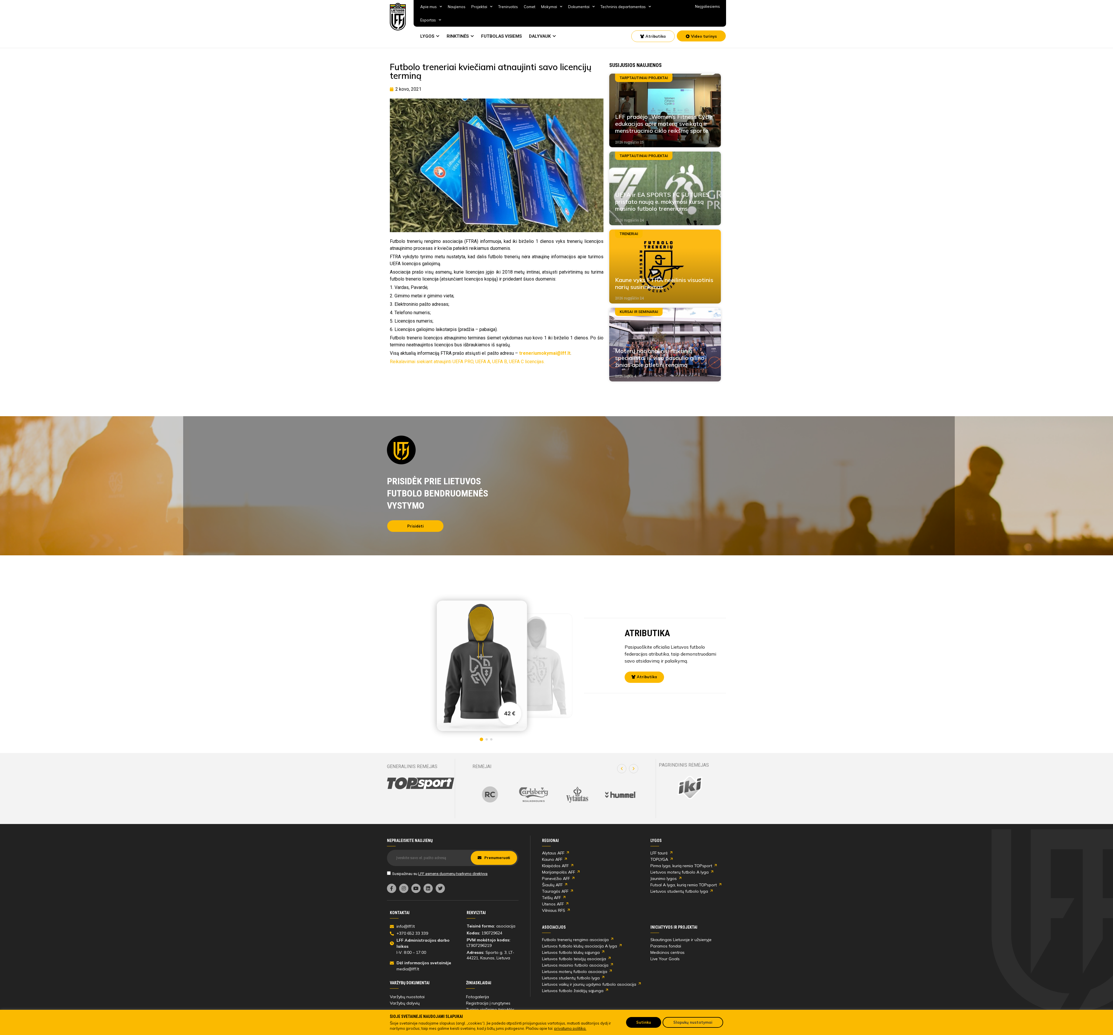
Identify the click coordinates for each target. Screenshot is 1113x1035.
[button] (621, 768)
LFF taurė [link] (659, 853)
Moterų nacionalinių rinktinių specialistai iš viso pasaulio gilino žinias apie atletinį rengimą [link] (659, 357)
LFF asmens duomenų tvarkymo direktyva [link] (453, 874)
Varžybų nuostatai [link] (407, 996)
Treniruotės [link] (508, 6)
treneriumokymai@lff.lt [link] (544, 353)
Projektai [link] (479, 6)
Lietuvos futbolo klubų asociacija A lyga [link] (579, 946)
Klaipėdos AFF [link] (555, 865)
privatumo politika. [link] (570, 1028)
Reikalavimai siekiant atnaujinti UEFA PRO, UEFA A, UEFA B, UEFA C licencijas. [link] (467, 361)
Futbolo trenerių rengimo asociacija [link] (575, 939)
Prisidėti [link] (415, 526)
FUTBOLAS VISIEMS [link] (501, 36)
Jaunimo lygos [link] (663, 878)
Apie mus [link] (428, 6)
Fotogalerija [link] (477, 996)
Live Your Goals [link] (665, 958)
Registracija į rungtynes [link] (488, 1003)
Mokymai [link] (549, 6)
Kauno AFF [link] (552, 859)
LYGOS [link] (427, 36)
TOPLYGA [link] (659, 859)
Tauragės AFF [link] (555, 891)
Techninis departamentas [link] (623, 6)
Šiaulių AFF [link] (552, 884)
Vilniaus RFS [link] (553, 910)
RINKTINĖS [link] (458, 36)
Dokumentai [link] (579, 6)
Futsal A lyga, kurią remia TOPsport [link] (683, 884)
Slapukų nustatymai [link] (692, 1022)
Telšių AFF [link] (551, 897)
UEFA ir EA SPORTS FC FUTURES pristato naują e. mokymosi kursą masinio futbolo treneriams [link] (662, 201)
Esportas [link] (428, 20)
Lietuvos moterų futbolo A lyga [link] (679, 872)
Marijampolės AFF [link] (558, 872)
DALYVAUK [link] (540, 36)
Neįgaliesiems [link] (707, 6)
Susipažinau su (440, 874)
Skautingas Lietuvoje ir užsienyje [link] (681, 939)
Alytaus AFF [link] (553, 853)
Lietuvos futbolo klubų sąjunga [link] (571, 952)
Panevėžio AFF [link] (556, 878)
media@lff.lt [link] (408, 969)
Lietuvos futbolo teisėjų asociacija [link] (574, 958)
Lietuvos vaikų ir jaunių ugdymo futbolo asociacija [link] (589, 984)
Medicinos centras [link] (667, 952)
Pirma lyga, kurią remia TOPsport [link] (681, 865)
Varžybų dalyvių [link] (405, 1003)
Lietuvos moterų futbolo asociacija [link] (574, 971)
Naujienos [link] (456, 6)
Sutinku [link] (643, 1022)
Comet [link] (529, 6)
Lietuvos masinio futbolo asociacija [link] (575, 965)
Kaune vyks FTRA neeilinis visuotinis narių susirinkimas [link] (664, 283)
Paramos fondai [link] (665, 946)
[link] (398, 16)
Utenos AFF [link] (553, 904)
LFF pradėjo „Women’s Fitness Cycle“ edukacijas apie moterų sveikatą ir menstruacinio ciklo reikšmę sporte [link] (665, 123)
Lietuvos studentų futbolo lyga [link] (679, 891)
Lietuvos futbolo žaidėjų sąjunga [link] (572, 990)
